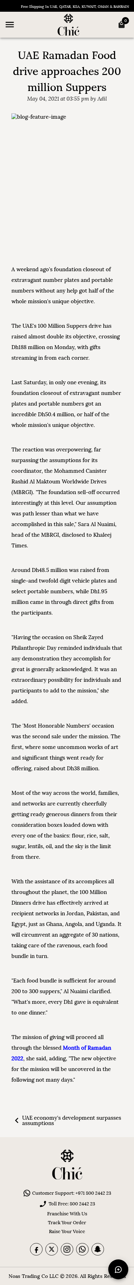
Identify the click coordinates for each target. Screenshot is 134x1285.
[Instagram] (67, 1249)
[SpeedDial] (118, 1269)
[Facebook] (36, 1249)
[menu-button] (9, 24)
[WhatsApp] (82, 1249)
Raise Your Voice (67, 1231)
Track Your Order (67, 1223)
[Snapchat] (97, 1249)
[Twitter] (51, 1249)
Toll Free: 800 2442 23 (72, 1204)
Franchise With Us (67, 1214)
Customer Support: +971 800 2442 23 (71, 1193)
